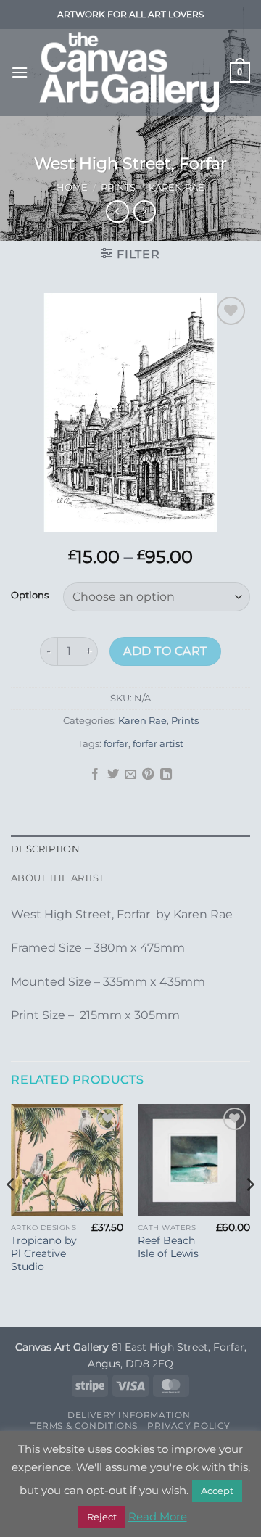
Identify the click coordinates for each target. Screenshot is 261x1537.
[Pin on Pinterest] (148, 774)
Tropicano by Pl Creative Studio (44, 1253)
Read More (157, 1516)
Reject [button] (102, 1516)
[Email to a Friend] (130, 774)
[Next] (249, 1214)
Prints (118, 187)
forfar (116, 743)
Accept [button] (217, 1490)
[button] (19, 72)
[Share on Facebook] (95, 774)
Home (72, 187)
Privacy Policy (189, 1425)
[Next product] (117, 211)
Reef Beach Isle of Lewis (168, 1247)
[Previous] (11, 1214)
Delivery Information (128, 1414)
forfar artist (158, 743)
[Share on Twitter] (112, 774)
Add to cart (165, 651)
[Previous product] (144, 211)
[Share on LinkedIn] (166, 774)
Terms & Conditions (84, 1425)
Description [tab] (45, 849)
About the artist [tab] (57, 878)
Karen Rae (176, 187)
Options (30, 595)
